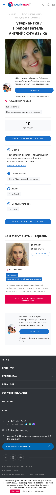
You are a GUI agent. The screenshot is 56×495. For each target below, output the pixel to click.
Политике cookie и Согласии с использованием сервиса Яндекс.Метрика (29, 486)
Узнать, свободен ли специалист (28, 138)
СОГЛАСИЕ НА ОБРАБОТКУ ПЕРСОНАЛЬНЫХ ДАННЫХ (24, 475)
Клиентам (8, 368)
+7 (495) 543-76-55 (16, 421)
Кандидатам (10, 376)
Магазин (7, 401)
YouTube (21, 457)
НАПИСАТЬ (34, 90)
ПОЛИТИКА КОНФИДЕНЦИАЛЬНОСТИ (17, 466)
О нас (5, 360)
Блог (5, 410)
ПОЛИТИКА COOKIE (10, 470)
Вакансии (8, 384)
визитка (41, 254)
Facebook (6, 457)
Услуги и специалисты (15, 393)
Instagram (13, 457)
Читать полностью (16, 165)
